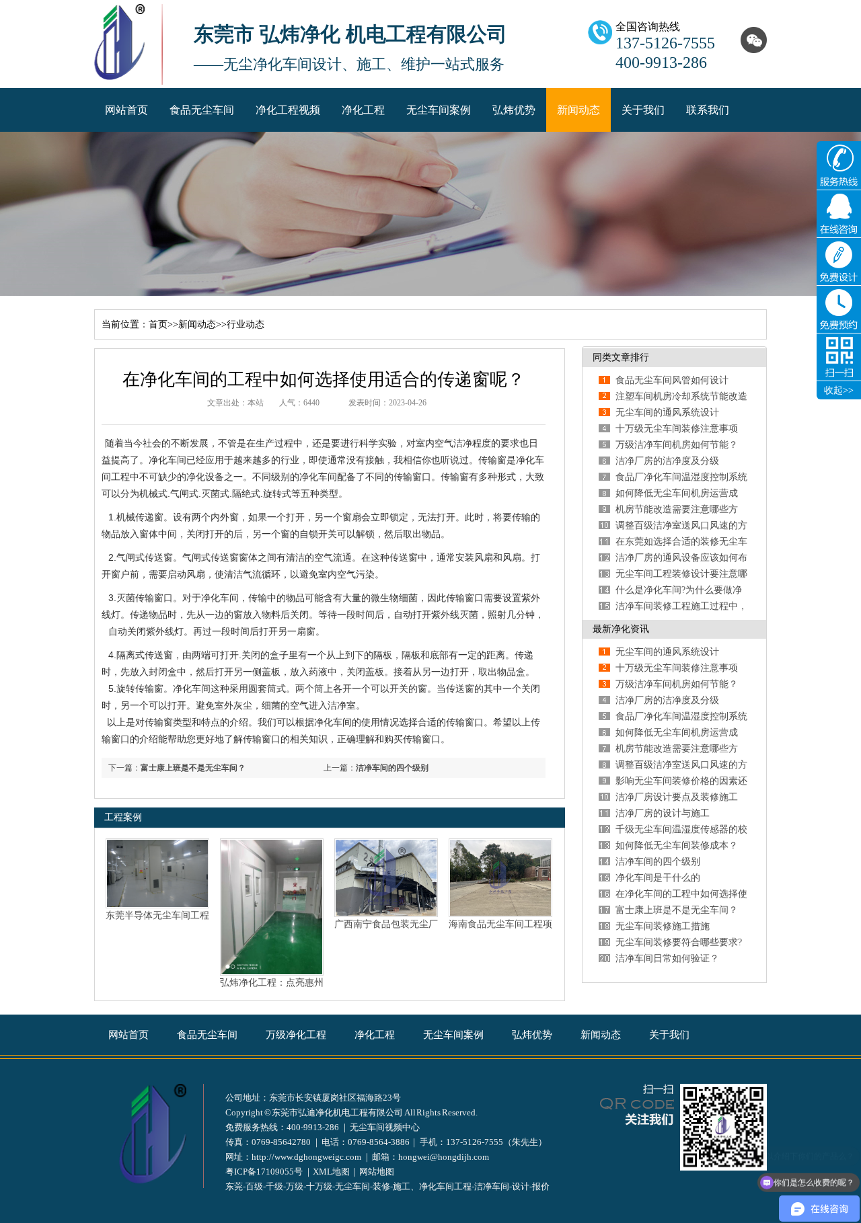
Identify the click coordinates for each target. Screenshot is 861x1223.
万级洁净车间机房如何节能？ (676, 445)
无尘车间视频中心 (385, 1127)
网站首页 (126, 110)
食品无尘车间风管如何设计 (671, 380)
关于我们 (643, 110)
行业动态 (245, 324)
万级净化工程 (296, 1034)
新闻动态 (578, 110)
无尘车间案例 (438, 110)
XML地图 (331, 1172)
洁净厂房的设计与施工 (662, 813)
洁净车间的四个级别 (392, 768)
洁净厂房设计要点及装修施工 (676, 797)
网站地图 (376, 1172)
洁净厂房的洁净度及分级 (667, 461)
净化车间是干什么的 (657, 878)
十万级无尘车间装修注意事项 (676, 429)
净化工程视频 (288, 110)
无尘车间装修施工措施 (662, 926)
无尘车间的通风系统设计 (667, 412)
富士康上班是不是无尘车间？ (193, 768)
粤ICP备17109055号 (264, 1172)
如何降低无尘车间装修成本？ (676, 845)
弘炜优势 (513, 110)
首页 (158, 324)
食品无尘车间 (202, 110)
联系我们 (707, 110)
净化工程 (363, 110)
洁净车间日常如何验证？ (667, 958)
